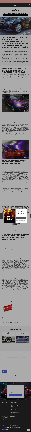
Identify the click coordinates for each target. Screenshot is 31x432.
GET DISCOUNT (21, 217)
